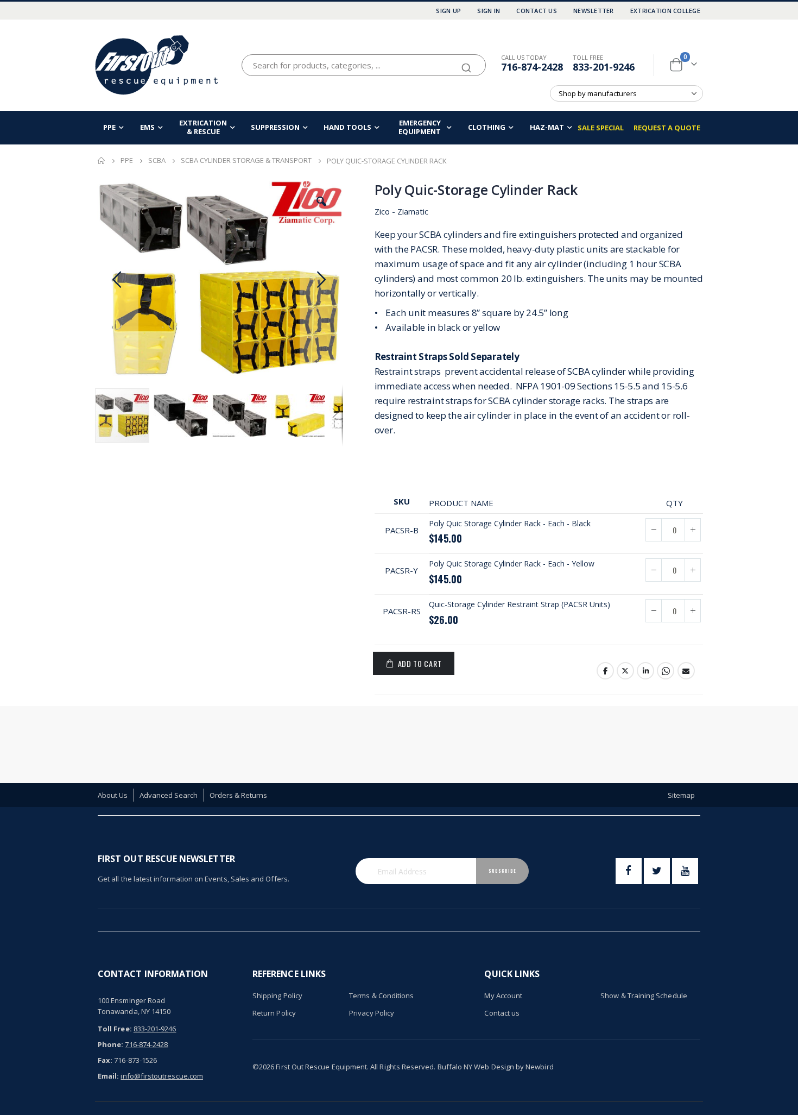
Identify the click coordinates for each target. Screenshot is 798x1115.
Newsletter (593, 11)
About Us (113, 795)
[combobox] (364, 65)
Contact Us (536, 11)
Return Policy (274, 1013)
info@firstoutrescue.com (162, 1076)
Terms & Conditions (381, 995)
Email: (108, 1076)
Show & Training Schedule (643, 995)
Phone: (110, 1044)
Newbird (539, 1067)
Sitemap (681, 795)
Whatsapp (665, 670)
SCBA (157, 160)
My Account (503, 995)
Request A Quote (667, 128)
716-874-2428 (532, 66)
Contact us (502, 1013)
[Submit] (466, 63)
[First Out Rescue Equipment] (157, 65)
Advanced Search (169, 795)
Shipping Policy (277, 995)
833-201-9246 (604, 66)
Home (101, 161)
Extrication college (665, 11)
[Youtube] (685, 871)
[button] (321, 201)
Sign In (488, 11)
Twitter (625, 670)
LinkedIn (645, 670)
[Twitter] (657, 871)
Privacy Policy (371, 1013)
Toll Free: (115, 1029)
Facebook (605, 670)
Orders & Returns (239, 795)
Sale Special (601, 128)
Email (686, 670)
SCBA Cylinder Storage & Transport (246, 160)
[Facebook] (629, 871)
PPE (127, 160)
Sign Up (448, 11)
